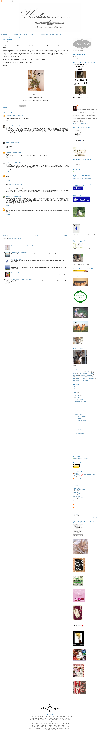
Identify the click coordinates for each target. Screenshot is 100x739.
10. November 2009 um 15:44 (17, 115)
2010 (75, 392)
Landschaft (90, 376)
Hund (96, 375)
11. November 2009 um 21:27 (17, 196)
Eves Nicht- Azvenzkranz (80, 401)
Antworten (8, 122)
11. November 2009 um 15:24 (14, 162)
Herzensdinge (78, 405)
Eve (79, 105)
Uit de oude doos (77, 493)
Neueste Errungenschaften (81, 431)
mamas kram (77, 496)
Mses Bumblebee (78, 478)
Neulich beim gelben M (80, 408)
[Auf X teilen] (22, 106)
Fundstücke (75, 375)
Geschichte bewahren (79, 427)
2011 (75, 390)
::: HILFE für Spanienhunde (42, 34)
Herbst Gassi (78, 429)
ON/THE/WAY (77, 479)
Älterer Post (66, 235)
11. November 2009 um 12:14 (16, 142)
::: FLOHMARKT (4, 34)
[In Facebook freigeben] (23, 106)
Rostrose (8, 196)
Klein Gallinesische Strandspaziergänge (19, 252)
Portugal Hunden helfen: (55, 34)
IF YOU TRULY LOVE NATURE (80, 509)
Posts (75, 161)
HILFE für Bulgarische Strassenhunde (19, 34)
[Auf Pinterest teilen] (25, 106)
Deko (88, 372)
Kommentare (77, 164)
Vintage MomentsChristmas (79, 489)
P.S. (76, 412)
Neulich (84, 378)
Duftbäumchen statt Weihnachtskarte (81, 497)
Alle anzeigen (95, 517)
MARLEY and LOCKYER (79, 482)
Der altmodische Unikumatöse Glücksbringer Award (22, 279)
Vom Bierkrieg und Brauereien (81, 410)
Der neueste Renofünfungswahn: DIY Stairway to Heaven (23, 245)
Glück (89, 375)
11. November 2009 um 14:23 (17, 152)
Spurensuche (78, 422)
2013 (75, 386)
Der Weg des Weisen (79, 433)
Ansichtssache (78, 406)
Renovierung (92, 378)
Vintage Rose (77, 488)
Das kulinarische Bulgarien (16, 272)
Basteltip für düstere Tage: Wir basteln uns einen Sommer (23, 265)
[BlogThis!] (21, 106)
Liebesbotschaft (78, 512)
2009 (75, 394)
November (77, 397)
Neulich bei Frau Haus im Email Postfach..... (84, 403)
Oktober (77, 435)
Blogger (87, 698)
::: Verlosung (31, 34)
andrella (8, 175)
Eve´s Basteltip (78, 418)
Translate (83, 58)
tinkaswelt (8, 115)
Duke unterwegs (84, 373)
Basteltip (8, 107)
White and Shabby (78, 507)
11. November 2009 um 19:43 (16, 184)
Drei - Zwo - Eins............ (16, 259)
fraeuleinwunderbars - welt (80, 504)
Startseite (36, 235)
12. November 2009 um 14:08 (20, 209)
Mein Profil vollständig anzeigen (81, 123)
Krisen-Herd (83, 376)
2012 (75, 388)
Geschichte (83, 375)
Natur (78, 378)
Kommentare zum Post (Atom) (14, 238)
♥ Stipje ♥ (76, 492)
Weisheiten (85, 380)
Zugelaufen (77, 425)
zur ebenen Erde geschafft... (81, 420)
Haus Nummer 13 (10, 209)
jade (7, 162)
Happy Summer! (77, 501)
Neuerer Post (5, 235)
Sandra (7, 142)
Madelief (76, 500)
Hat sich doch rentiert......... (81, 399)
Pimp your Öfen (78, 414)
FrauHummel (9, 125)
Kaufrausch (77, 424)
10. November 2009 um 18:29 (18, 125)
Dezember (77, 395)
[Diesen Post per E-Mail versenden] (20, 106)
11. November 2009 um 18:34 (16, 175)
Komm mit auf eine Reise (80, 416)
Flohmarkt (93, 373)
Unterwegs (76, 380)
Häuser (76, 376)
